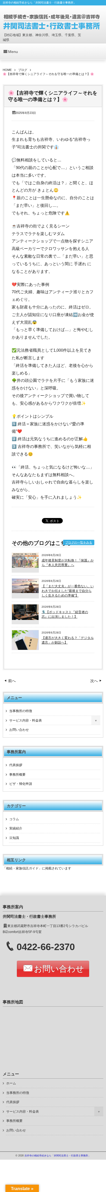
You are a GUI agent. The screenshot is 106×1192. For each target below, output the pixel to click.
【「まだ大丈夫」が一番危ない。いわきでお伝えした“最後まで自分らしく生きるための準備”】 (68, 590)
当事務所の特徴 (20, 711)
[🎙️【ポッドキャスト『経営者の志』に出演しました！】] (25, 618)
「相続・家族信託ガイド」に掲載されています (37, 868)
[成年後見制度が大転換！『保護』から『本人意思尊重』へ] (25, 566)
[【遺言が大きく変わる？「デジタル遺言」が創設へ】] (25, 649)
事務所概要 (17, 774)
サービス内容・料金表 (25, 720)
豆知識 (14, 838)
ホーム (11, 1083)
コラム (14, 819)
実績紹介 (15, 828)
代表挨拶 (15, 765)
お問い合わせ (19, 730)
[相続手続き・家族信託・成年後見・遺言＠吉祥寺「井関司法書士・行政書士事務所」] (52, 21)
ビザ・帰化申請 (20, 784)
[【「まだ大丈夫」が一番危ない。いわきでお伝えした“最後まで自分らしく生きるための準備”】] (25, 591)
